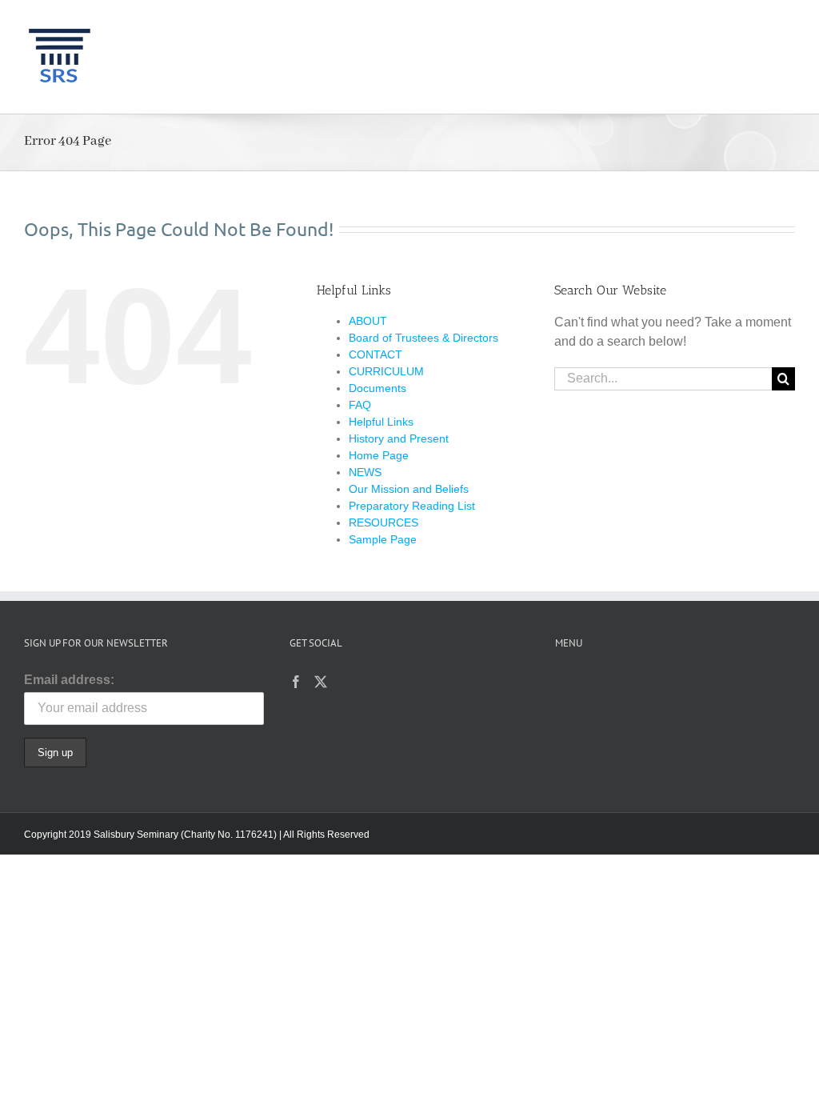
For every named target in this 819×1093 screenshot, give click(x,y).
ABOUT (368, 320)
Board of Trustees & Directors (423, 337)
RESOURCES (383, 522)
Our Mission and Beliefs (409, 488)
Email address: (69, 680)
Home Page (379, 455)
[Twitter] (320, 681)
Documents (377, 388)
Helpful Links (381, 421)
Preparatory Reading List (412, 505)
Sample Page (383, 539)
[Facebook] (296, 681)
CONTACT (375, 354)
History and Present (399, 438)
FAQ (360, 404)
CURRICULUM (386, 371)
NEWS (365, 472)
